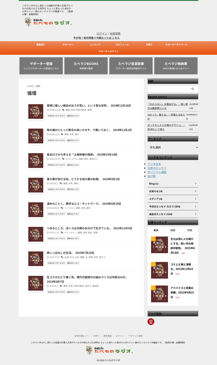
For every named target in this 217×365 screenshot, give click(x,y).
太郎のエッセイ (156, 168)
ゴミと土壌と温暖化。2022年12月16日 (182, 268)
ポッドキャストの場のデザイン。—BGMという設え (166, 127)
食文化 (88, 285)
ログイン (101, 33)
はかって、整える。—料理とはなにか (166, 116)
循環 (68, 109)
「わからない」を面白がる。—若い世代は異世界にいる (167, 106)
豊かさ (102, 257)
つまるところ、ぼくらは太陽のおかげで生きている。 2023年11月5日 (89, 228)
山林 (77, 257)
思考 (73, 109)
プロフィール (122, 44)
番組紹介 (40, 44)
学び (72, 257)
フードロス (69, 207)
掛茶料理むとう (82, 335)
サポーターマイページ (176, 44)
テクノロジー (70, 232)
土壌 (66, 257)
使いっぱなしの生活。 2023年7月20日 (70, 253)
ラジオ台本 (154, 164)
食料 (77, 134)
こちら (111, 37)
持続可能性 (81, 109)
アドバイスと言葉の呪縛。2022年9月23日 (182, 292)
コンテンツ (95, 44)
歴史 (86, 158)
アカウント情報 (135, 335)
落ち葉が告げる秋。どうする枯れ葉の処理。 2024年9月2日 (83, 179)
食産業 (95, 285)
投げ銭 (151, 176)
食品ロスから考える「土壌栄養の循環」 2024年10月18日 (82, 154)
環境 (89, 109)
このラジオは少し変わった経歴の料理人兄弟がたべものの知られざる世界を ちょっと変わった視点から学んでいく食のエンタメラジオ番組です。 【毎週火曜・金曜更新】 (108, 342)
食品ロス (94, 158)
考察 (76, 183)
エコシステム (72, 158)
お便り (149, 44)
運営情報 (107, 335)
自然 (96, 257)
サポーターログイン (109, 51)
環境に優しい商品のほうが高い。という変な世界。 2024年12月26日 (89, 105)
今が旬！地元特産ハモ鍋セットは (87, 37)
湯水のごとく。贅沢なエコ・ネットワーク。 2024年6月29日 (84, 203)
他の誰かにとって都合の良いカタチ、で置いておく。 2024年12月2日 (89, 130)
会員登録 (115, 33)
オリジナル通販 (156, 172)
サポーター (67, 44)
